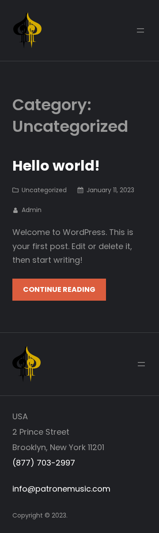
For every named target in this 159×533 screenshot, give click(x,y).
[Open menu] (140, 30)
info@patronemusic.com (61, 488)
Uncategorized (44, 190)
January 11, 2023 (110, 190)
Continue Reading (59, 289)
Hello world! (56, 165)
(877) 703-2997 (43, 462)
